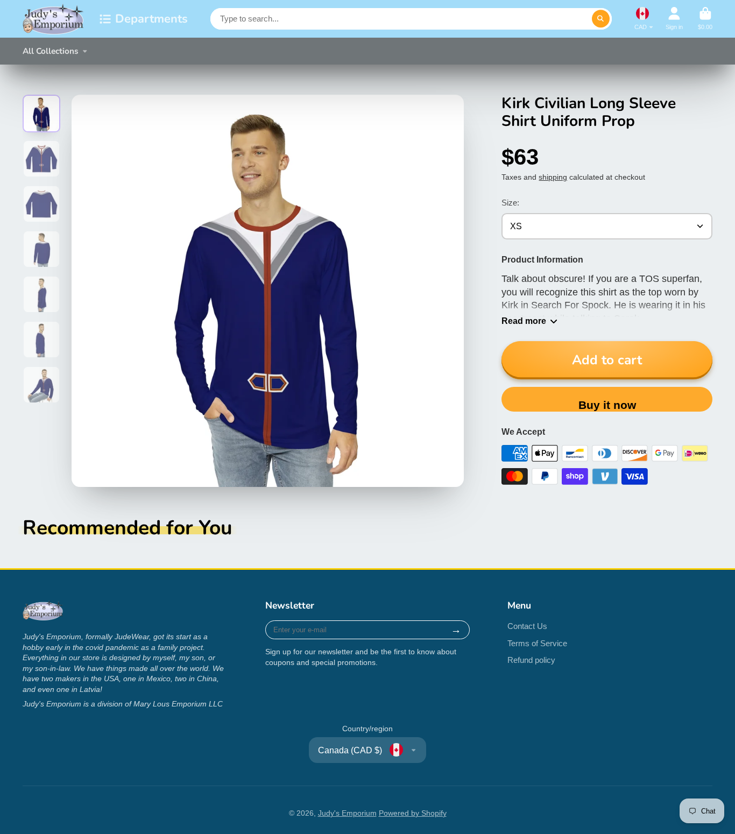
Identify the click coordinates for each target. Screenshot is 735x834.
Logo (53, 18)
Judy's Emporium (347, 813)
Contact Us (527, 626)
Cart (705, 18)
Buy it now (607, 405)
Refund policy (531, 660)
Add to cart (607, 360)
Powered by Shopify (413, 813)
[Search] (601, 19)
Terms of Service (537, 643)
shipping (553, 177)
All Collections (51, 50)
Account (674, 18)
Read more (523, 321)
